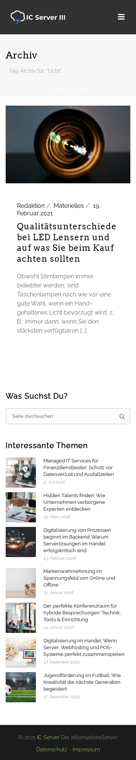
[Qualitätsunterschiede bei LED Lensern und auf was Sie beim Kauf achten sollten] (68, 143)
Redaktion (31, 205)
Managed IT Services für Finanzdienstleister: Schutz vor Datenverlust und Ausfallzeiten (78, 467)
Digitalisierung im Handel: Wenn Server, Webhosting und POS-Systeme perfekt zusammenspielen (84, 647)
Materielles (69, 205)
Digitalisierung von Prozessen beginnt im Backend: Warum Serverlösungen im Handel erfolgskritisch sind (77, 540)
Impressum (86, 749)
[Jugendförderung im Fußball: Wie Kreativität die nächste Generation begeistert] (21, 687)
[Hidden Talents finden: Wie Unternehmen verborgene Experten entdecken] (21, 507)
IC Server (48, 737)
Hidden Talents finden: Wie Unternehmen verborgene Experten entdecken (74, 502)
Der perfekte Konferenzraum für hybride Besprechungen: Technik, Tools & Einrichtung (82, 612)
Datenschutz (51, 749)
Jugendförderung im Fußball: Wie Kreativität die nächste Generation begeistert (82, 682)
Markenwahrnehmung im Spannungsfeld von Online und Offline (79, 578)
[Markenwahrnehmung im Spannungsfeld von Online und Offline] (21, 583)
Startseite (59, 91)
